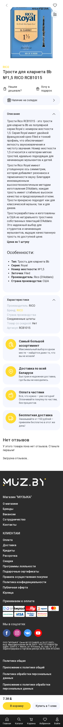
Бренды (8, 509)
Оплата (8, 540)
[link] (6, 5)
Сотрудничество (14, 519)
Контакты (9, 524)
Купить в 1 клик (46, 706)
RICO (6, 67)
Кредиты (9, 550)
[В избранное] (55, 5)
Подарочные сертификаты (21, 571)
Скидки (8, 561)
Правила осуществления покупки (25, 577)
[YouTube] (38, 633)
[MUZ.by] (24, 484)
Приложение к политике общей (23, 667)
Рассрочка (10, 555)
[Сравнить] (55, 14)
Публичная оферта (15, 587)
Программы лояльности (19, 566)
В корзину (16, 706)
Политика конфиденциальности (24, 582)
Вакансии (9, 514)
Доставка (9, 545)
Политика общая (14, 660)
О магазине (10, 503)
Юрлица (8, 592)
